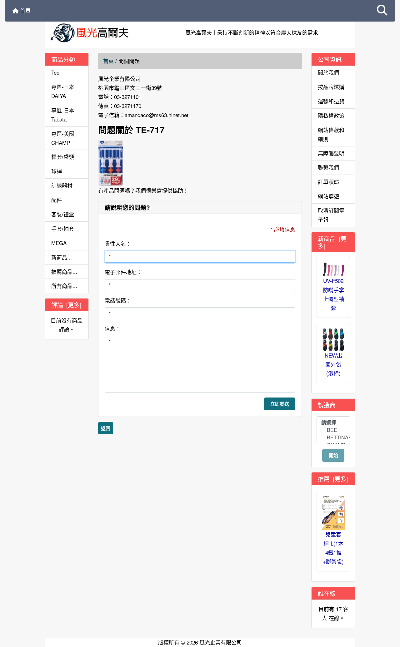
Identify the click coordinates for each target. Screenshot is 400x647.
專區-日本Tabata (62, 114)
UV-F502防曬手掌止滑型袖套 (333, 294)
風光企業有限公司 (220, 642)
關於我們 (328, 72)
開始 (333, 455)
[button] (382, 10)
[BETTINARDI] (333, 437)
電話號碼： (118, 300)
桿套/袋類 (62, 157)
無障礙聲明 (331, 153)
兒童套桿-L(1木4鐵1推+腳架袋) (333, 547)
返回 (105, 428)
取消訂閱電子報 (331, 214)
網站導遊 (328, 196)
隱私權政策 (331, 115)
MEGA (59, 243)
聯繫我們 (328, 167)
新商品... (61, 257)
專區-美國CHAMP (62, 138)
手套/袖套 (62, 228)
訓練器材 (61, 185)
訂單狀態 (328, 181)
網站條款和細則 (331, 134)
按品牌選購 (331, 87)
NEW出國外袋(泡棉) (333, 364)
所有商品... (64, 285)
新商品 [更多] (332, 242)
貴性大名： (118, 243)
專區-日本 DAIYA (62, 91)
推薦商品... (64, 271)
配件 (56, 200)
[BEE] (333, 430)
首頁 (24, 10)
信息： (113, 328)
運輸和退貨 (331, 101)
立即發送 (279, 403)
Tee (55, 72)
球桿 (56, 171)
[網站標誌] (97, 32)
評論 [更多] (66, 304)
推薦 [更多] (333, 478)
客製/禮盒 (62, 214)
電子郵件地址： (123, 272)
